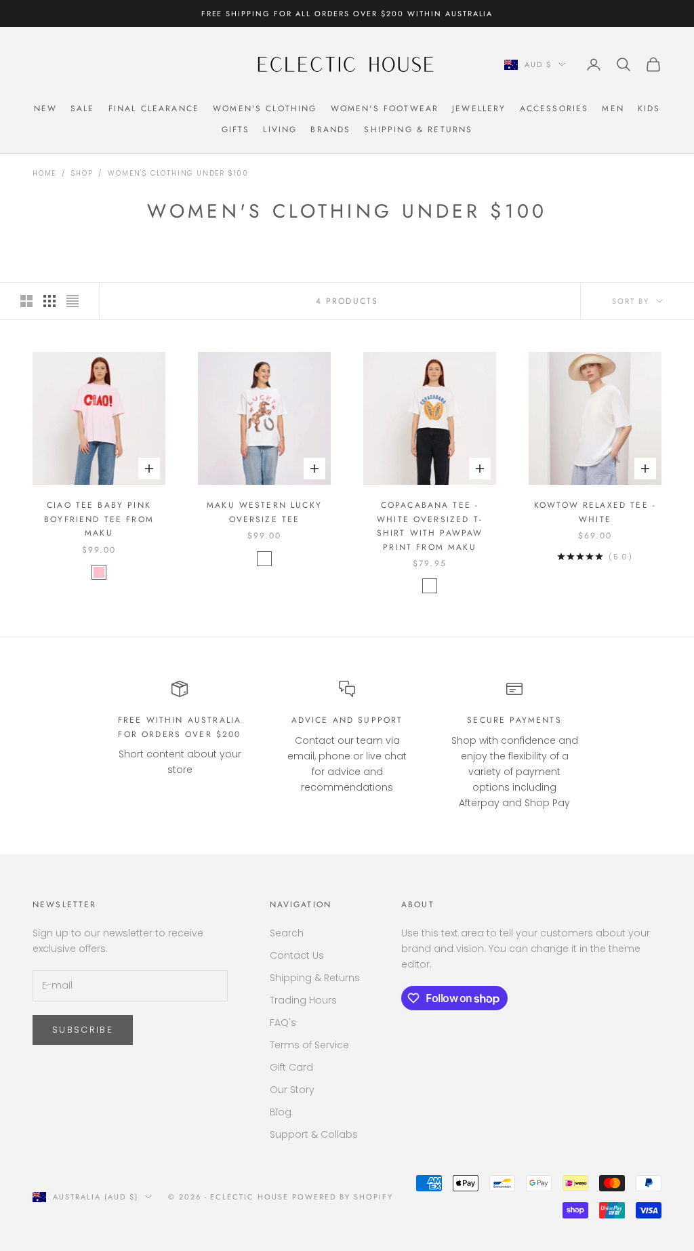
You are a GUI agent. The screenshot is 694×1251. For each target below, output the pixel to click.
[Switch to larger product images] (26, 301)
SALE (82, 108)
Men (613, 108)
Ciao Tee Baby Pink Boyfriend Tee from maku (99, 519)
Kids (649, 108)
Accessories (554, 108)
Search (287, 933)
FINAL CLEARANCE (153, 108)
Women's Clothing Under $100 (178, 173)
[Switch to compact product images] (72, 301)
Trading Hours (303, 1000)
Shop (82, 173)
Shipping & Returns (418, 129)
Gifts (236, 129)
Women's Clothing (265, 108)
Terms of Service (309, 1045)
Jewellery (479, 108)
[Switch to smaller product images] (49, 301)
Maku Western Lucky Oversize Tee (264, 512)
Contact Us (297, 955)
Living (280, 129)
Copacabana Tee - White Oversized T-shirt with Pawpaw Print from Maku (430, 526)
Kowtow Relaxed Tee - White (595, 512)
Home (44, 173)
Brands (330, 129)
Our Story (292, 1089)
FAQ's (283, 1022)
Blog (280, 1112)
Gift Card (291, 1067)
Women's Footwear (385, 108)
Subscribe (82, 1029)
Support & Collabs (314, 1134)
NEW (45, 108)
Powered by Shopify (342, 1196)
